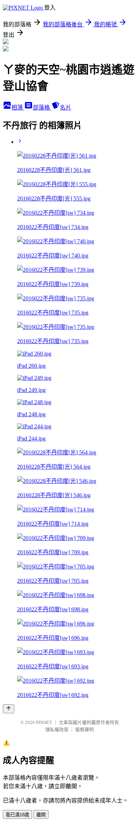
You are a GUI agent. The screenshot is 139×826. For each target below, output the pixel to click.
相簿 (17, 107)
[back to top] (8, 708)
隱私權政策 (56, 729)
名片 (65, 107)
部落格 (42, 107)
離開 (41, 814)
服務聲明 (84, 729)
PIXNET (44, 722)
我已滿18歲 (17, 814)
